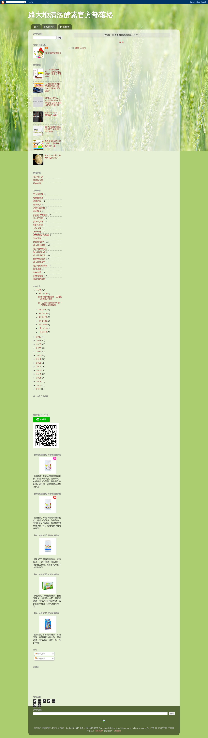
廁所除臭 (37, 211)
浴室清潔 (37, 238)
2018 (38, 363)
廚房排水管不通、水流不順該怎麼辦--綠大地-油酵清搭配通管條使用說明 (53, 101)
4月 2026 (43, 321)
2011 (38, 389)
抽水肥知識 (38, 218)
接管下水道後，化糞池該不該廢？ (53, 113)
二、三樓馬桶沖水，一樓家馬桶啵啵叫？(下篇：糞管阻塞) (53, 73)
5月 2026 (43, 317)
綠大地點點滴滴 (40, 266)
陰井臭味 (37, 269)
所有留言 (41, 658)
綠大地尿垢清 (39, 252)
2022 (38, 348)
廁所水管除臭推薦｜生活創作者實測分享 (50, 298)
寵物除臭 (37, 205)
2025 (38, 337)
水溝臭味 (37, 228)
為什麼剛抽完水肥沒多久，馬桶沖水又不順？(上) (53, 143)
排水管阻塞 (38, 225)
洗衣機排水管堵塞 (41, 235)
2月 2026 (43, 328)
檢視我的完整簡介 (53, 53)
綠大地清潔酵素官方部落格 (70, 15)
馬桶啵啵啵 (38, 276)
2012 (38, 385)
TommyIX (99, 731)
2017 (38, 367)
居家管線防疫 (39, 208)
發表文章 (41, 654)
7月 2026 (43, 310)
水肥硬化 (37, 232)
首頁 (36, 27)
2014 (38, 378)
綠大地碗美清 (39, 259)
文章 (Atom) (80, 48)
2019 (38, 359)
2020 (38, 355)
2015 (38, 374)
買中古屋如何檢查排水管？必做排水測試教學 (53, 129)
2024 (38, 341)
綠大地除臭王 (39, 262)
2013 (38, 381)
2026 (38, 290)
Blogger (117, 731)
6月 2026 (43, 313)
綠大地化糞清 (39, 245)
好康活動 (37, 201)
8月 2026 (43, 293)
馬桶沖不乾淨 (39, 279)
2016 (38, 370)
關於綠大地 (49, 27)
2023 (38, 344)
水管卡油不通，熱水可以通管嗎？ (53, 156)
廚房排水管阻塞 (40, 215)
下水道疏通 (38, 194)
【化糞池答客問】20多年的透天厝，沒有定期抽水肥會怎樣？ (53, 87)
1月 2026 (43, 332)
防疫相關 (64, 27)
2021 (38, 352)
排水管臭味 (38, 222)
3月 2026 (43, 325)
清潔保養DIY (38, 242)
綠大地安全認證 (40, 249)
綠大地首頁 (38, 177)
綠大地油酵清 (39, 255)
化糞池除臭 (38, 198)
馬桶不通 (37, 272)
